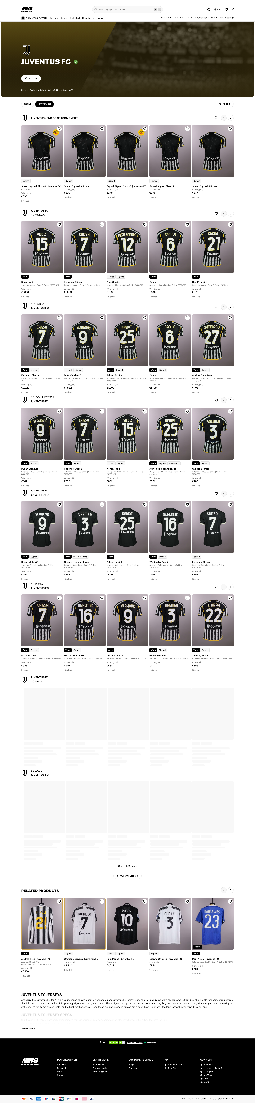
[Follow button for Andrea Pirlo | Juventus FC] (59, 901)
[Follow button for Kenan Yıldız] (59, 224)
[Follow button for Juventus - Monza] (216, 213)
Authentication (100, 1071)
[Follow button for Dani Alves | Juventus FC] (230, 901)
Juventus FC (68, 90)
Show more (28, 1028)
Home (23, 90)
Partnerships (63, 1068)
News (60, 1071)
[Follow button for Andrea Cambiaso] (230, 317)
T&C (183, 1099)
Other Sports (88, 18)
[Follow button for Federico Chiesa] (102, 224)
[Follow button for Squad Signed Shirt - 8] (230, 128)
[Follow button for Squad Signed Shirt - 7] (187, 128)
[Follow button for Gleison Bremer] (230, 411)
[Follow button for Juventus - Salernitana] (216, 493)
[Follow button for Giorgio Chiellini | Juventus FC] (187, 901)
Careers (61, 1075)
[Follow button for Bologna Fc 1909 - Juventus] (216, 400)
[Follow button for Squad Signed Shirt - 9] (102, 128)
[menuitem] (214, 9)
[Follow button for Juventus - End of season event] (216, 118)
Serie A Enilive (54, 90)
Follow (33, 78)
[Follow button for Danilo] (187, 224)
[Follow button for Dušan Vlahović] (102, 317)
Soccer (64, 18)
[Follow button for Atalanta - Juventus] (216, 307)
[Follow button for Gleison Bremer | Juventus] (102, 504)
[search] (127, 9)
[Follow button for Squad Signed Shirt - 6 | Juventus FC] (59, 128)
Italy (42, 90)
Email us (133, 1068)
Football (33, 90)
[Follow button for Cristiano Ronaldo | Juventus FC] (102, 901)
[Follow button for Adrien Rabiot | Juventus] (187, 411)
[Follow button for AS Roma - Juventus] (216, 587)
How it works (99, 1064)
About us (61, 1064)
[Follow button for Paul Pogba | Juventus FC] (144, 901)
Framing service (100, 1068)
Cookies (204, 1099)
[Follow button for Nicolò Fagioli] (230, 224)
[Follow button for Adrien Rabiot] (144, 317)
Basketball (75, 18)
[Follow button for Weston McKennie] (187, 504)
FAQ (131, 1064)
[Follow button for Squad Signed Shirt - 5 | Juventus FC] (144, 128)
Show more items (127, 876)
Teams (100, 18)
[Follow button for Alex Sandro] (144, 224)
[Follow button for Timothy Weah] (230, 598)
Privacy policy (193, 1099)
